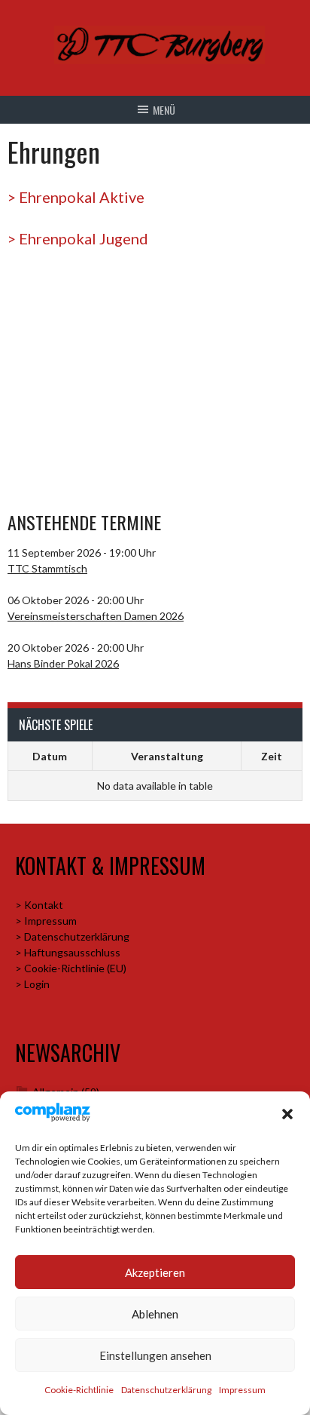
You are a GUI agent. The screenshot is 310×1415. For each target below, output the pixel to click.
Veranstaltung (167, 756)
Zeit (271, 756)
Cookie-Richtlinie (79, 1389)
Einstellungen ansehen (155, 1355)
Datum (49, 756)
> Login (32, 984)
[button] (287, 1114)
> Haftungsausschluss (67, 952)
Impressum (242, 1389)
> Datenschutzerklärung (72, 936)
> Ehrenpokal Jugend (78, 238)
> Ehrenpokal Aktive (76, 197)
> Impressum (46, 920)
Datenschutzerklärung (166, 1389)
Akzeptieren (155, 1272)
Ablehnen (155, 1314)
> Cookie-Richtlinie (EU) (70, 968)
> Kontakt (39, 904)
